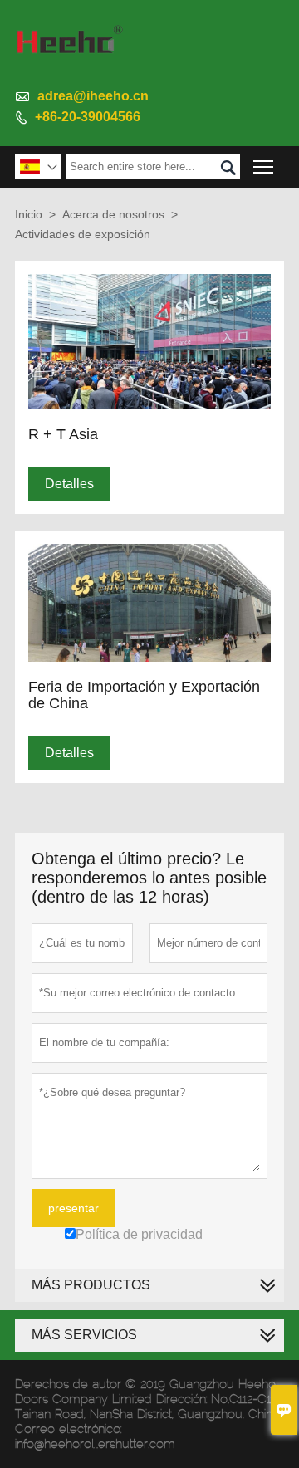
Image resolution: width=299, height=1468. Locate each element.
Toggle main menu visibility (264, 166)
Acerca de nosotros (113, 214)
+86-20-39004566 (87, 117)
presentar (73, 1208)
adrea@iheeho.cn (93, 96)
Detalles (69, 484)
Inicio (28, 214)
